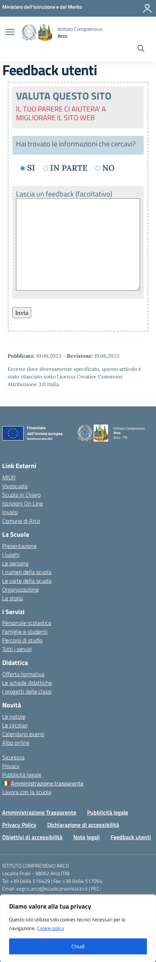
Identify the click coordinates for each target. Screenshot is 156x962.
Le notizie (13, 716)
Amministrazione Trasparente (39, 812)
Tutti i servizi (17, 649)
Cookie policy (50, 928)
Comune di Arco (21, 520)
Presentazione (19, 545)
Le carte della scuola (27, 580)
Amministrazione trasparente (47, 783)
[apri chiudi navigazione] (10, 32)
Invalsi (10, 512)
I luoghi (11, 554)
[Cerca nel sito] (141, 49)
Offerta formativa (23, 674)
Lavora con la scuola (26, 792)
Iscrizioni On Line (22, 503)
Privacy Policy (19, 824)
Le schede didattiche (27, 682)
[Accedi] (147, 8)
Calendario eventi (23, 734)
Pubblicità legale (21, 774)
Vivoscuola (15, 486)
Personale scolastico (26, 622)
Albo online (15, 742)
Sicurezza (13, 757)
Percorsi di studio (22, 640)
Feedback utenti (131, 837)
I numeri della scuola (27, 572)
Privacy (11, 766)
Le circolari (15, 725)
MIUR (9, 477)
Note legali (86, 837)
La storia (12, 598)
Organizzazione (20, 589)
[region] (78, 928)
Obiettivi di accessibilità (32, 837)
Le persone (15, 563)
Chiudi (78, 946)
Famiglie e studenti (25, 631)
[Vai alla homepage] (37, 32)
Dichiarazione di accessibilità (83, 824)
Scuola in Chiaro (21, 494)
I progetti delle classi (27, 691)
